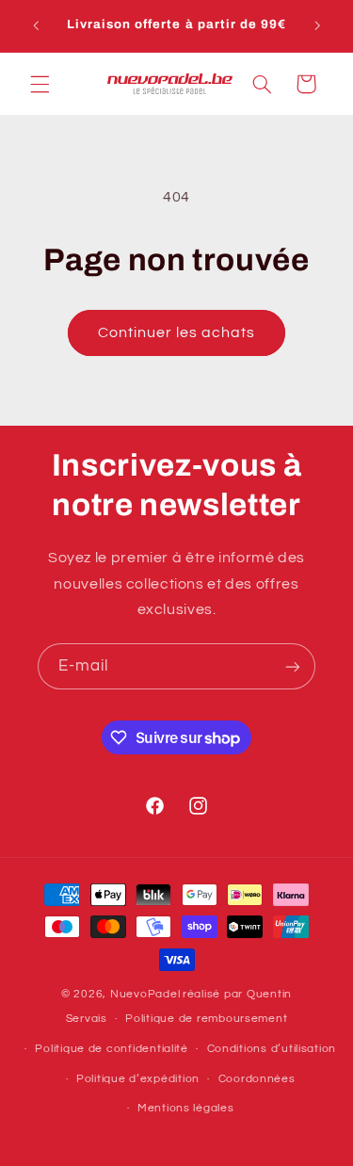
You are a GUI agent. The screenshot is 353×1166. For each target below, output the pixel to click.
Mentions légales (185, 1108)
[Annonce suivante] (317, 25)
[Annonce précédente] (35, 25)
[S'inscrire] (292, 666)
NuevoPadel (145, 994)
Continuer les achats (177, 332)
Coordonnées (257, 1079)
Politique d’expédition (138, 1079)
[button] (39, 83)
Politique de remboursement (206, 1018)
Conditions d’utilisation (272, 1049)
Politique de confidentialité (111, 1049)
